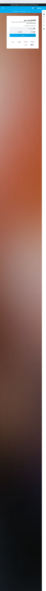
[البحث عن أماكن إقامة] (44, 14)
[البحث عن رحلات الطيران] (44, 12)
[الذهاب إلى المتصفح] (44, 22)
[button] (1, 5)
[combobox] (30, 25)
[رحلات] (44, 25)
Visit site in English (14, 4)
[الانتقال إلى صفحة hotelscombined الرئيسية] (37, 8)
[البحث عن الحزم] (44, 19)
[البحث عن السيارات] (44, 17)
